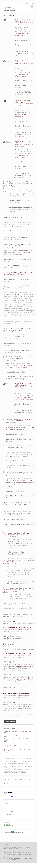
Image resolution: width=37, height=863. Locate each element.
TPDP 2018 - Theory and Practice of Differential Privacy (16, 514)
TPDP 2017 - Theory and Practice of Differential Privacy (20, 571)
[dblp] (6, 825)
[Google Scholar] (4, 825)
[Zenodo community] (10, 792)
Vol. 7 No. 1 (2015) (9, 662)
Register (26, 3)
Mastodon (16, 796)
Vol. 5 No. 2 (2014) (9, 702)
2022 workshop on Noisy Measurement (21, 194)
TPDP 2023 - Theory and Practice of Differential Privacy (23, 115)
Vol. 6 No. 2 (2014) (9, 675)
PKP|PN (23, 832)
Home (5, 16)
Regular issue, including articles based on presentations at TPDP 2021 (16, 329)
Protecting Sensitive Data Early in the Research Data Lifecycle (17, 749)
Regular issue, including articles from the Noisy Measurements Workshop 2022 (21, 183)
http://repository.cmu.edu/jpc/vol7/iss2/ (17, 653)
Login (32, 3)
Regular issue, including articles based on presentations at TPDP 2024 (23, 21)
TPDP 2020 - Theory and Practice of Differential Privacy (23, 398)
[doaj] (7, 825)
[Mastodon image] (12, 796)
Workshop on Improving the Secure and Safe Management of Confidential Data (17, 273)
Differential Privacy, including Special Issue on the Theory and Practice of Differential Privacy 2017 (20, 560)
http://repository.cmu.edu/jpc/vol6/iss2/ (20, 679)
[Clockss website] (12, 832)
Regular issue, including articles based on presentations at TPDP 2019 (19, 473)
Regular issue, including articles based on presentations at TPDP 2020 (19, 420)
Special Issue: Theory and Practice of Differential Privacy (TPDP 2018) (19, 534)
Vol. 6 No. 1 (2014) (9, 688)
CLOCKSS (16, 832)
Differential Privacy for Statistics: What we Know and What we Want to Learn (17, 744)
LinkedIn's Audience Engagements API (13, 735)
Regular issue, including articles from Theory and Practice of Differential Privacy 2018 (17, 503)
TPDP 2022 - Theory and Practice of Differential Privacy (16, 225)
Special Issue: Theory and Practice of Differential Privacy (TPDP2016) (21, 589)
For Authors (10, 811)
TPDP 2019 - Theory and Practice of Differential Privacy (20, 482)
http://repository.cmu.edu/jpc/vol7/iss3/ (17, 627)
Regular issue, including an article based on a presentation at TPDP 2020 (23, 385)
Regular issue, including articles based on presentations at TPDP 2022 (16, 216)
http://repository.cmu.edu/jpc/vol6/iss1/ (17, 694)
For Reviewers (10, 814)
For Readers (10, 808)
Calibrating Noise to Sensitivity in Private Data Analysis (17, 731)
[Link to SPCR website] (7, 783)
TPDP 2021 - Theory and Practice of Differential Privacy (16, 338)
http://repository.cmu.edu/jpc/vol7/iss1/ (20, 666)
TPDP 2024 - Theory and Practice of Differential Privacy (23, 33)
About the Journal (18, 772)
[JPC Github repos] (5, 792)
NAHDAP (17, 294)
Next (31, 716)
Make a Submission (10, 721)
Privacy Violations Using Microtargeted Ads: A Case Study (17, 739)
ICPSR (23, 294)
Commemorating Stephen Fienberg (14, 603)
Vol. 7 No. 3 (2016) (9, 621)
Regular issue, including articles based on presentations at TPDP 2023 (23, 102)
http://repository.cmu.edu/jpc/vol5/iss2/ (20, 706)
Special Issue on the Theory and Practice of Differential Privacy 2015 (16, 643)
